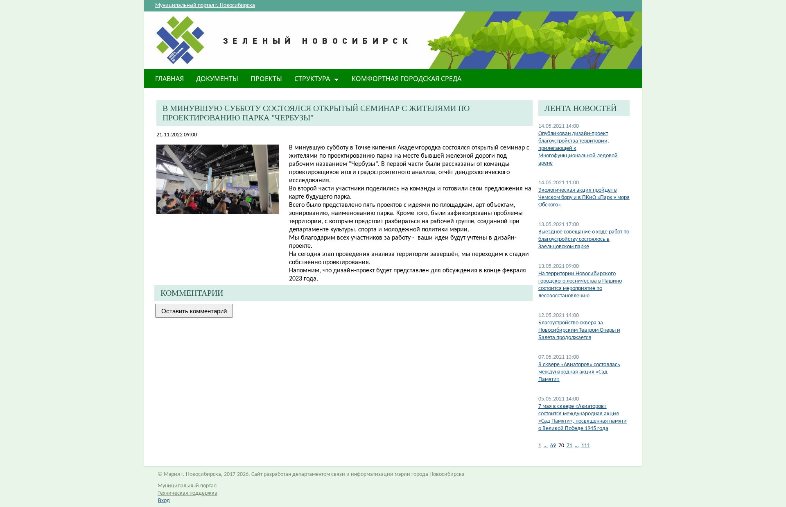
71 (569, 446)
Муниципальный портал (187, 486)
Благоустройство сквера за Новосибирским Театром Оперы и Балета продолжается (579, 330)
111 (585, 446)
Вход (164, 501)
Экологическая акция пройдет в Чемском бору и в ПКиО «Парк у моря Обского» (584, 197)
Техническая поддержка (187, 493)
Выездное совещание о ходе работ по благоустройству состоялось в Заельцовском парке (583, 239)
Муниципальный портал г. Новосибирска (205, 5)
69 (553, 446)
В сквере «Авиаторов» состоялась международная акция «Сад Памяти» (579, 372)
